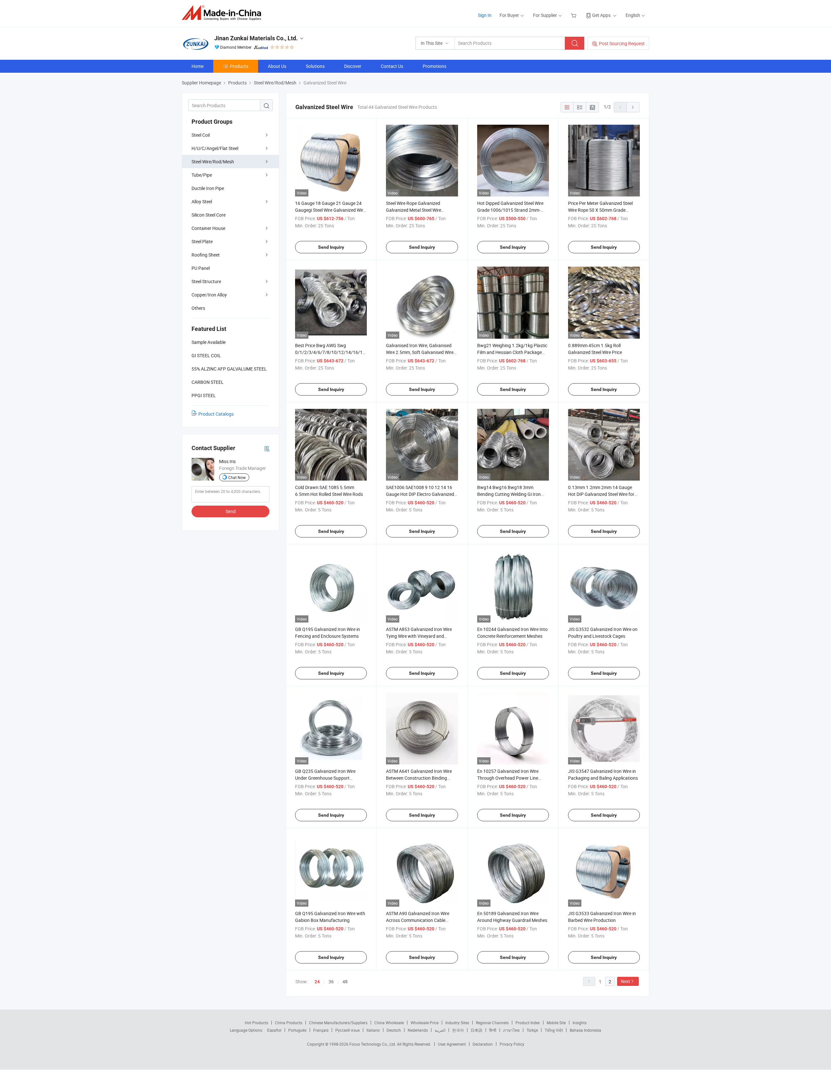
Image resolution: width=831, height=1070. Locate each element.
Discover (352, 66)
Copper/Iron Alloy (209, 295)
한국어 (458, 1030)
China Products (288, 1022)
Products (239, 66)
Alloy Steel (202, 201)
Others (198, 308)
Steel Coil (201, 135)
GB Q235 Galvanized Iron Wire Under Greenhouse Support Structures (325, 778)
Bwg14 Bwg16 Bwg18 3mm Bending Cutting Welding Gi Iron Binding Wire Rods (509, 494)
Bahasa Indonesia (585, 1030)
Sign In (484, 15)
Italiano (373, 1030)
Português (297, 1030)
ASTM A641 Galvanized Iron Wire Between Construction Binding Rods (419, 778)
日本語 (476, 1030)
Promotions (434, 66)
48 (345, 981)
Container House (208, 228)
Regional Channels (492, 1022)
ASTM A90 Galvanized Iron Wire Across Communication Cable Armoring (417, 920)
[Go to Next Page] (633, 107)
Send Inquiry (331, 247)
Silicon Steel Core (209, 215)
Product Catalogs (216, 414)
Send (231, 511)
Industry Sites (457, 1022)
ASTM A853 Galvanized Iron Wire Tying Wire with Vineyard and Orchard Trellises (419, 636)
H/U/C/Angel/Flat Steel (215, 148)
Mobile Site (556, 1022)
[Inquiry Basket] (574, 15)
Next (625, 981)
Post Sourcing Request (622, 43)
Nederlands (418, 1030)
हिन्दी (492, 1030)
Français (321, 1030)
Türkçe (532, 1030)
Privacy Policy (512, 1044)
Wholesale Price (425, 1022)
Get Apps (601, 15)
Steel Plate (202, 241)
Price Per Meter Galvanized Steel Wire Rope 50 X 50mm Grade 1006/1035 (600, 210)
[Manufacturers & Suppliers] (223, 12)
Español (274, 1030)
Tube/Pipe (202, 175)
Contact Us (392, 66)
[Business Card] (266, 448)
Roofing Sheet (206, 255)
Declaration (483, 1044)
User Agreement (452, 1044)
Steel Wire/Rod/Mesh (213, 161)
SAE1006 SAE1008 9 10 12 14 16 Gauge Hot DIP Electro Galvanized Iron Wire (420, 494)
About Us (277, 66)
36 (331, 981)
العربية (440, 1030)
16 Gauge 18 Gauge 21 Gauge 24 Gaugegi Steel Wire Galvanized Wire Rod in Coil (330, 210)
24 (317, 981)
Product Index (527, 1022)
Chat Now (237, 477)
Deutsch (394, 1030)
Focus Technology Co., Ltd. (373, 1044)
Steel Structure (206, 281)
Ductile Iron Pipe (208, 188)
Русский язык (347, 1030)
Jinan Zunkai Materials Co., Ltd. (256, 38)
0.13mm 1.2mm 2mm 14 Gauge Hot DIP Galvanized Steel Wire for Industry (601, 494)
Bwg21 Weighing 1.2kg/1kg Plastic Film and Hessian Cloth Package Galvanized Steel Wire (512, 352)
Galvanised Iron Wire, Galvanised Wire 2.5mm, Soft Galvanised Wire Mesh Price (419, 352)
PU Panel (201, 268)
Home (198, 66)
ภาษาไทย (511, 1030)
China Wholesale (389, 1022)
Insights (580, 1022)
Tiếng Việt (554, 1030)
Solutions (315, 66)
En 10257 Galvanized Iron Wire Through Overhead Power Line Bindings (508, 778)
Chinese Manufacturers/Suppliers (338, 1022)
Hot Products (256, 1022)
